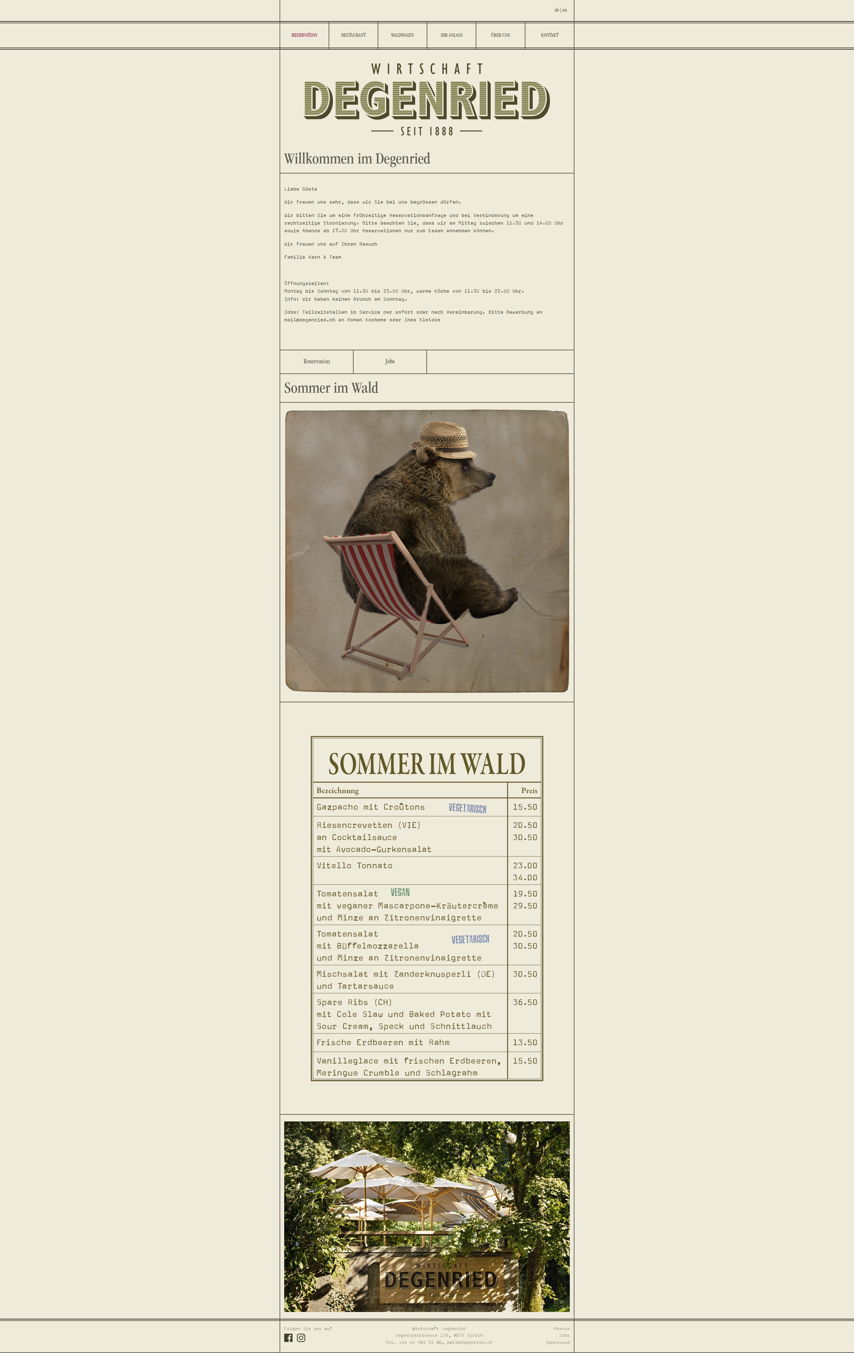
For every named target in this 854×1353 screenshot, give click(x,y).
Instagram (301, 1338)
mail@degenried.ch (469, 1342)
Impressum (558, 1342)
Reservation (304, 35)
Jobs (390, 361)
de (557, 10)
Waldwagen (402, 35)
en (564, 10)
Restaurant (353, 35)
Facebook (288, 1338)
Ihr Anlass (452, 35)
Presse (562, 1328)
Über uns (500, 35)
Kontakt (549, 35)
